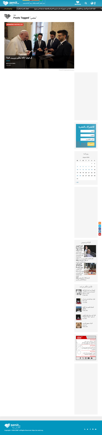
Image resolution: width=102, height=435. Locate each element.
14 (88, 169)
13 (86, 169)
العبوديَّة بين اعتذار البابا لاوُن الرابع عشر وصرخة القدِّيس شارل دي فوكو (88, 292)
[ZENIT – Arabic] (13, 3)
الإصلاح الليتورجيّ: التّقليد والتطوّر (88, 308)
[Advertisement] (86, 96)
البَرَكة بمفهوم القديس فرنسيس (87, 324)
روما (31, 3)
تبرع (44, 3)
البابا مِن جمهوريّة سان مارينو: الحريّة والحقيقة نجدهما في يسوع (43, 8)
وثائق (41, 3)
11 (80, 169)
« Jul (77, 182)
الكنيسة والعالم (36, 3)
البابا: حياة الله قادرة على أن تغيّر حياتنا (88, 299)
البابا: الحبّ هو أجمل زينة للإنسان (76, 8)
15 (91, 169)
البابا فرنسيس (26, 3)
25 (80, 175)
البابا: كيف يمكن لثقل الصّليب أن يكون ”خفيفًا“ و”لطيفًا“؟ (89, 316)
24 (77, 175)
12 (83, 169)
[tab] (81, 337)
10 (77, 169)
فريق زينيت (8, 65)
